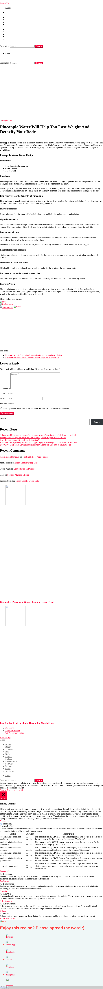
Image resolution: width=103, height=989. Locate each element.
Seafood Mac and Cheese (24, 469)
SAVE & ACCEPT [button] (8, 918)
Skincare (9, 17)
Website (3, 403)
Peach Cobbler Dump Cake (26, 463)
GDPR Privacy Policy (14, 733)
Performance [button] (5, 881)
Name (3, 393)
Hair (7, 20)
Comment (5, 389)
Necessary (7, 824)
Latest (7, 8)
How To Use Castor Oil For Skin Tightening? (19, 440)
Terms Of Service (12, 730)
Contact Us (10, 728)
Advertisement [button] (6, 901)
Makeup (8, 27)
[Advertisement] (51, 84)
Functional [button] (4, 871)
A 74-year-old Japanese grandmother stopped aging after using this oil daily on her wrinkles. (39, 435)
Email (3, 398)
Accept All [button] (18, 790)
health (7, 36)
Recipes (8, 34)
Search (39, 46)
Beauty (8, 15)
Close (2, 740)
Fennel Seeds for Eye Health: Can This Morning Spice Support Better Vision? (33, 437)
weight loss (10, 39)
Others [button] (3, 911)
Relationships (11, 29)
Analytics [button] (4, 891)
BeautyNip (4, 3)
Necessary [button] (4, 821)
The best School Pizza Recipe (35, 457)
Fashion (8, 24)
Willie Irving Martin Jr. (9, 457)
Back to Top (5, 737)
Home (8, 12)
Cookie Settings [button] (6, 790)
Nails (7, 22)
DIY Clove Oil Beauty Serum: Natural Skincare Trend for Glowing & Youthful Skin (35, 445)
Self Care (9, 32)
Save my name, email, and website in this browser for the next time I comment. (36, 408)
